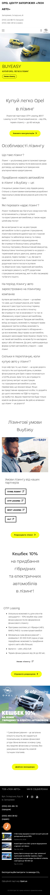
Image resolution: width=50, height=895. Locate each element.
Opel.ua (23, 881)
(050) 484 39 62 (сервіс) (12, 23)
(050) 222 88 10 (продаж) (13, 20)
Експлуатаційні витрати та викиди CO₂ (21, 872)
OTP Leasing (14, 500)
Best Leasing (14, 510)
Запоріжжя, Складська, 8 (12, 15)
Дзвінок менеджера (25, 767)
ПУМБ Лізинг (14, 491)
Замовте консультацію (24, 133)
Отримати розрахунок (25, 674)
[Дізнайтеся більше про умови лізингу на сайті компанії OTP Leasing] (25, 666)
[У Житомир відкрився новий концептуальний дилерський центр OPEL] (7, 836)
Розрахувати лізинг (24, 535)
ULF (9, 519)
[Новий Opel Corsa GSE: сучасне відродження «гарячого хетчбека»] (7, 846)
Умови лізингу (9, 76)
